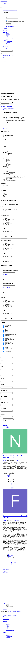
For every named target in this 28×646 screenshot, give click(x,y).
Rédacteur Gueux (8, 348)
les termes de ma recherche (11, 209)
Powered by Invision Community (14, 611)
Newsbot (6, 347)
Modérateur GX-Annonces (10, 336)
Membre (6, 331)
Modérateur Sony (8, 342)
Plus (6, 39)
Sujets (6, 136)
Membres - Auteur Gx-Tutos (10, 334)
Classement (5, 45)
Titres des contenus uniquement (11, 204)
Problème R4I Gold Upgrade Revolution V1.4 (12, 457)
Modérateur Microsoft (9, 339)
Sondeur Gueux (8, 351)
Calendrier (8, 34)
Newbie (6, 346)
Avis (4, 280)
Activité (4, 40)
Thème (4, 603)
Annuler (5, 420)
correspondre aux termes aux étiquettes (16, 118)
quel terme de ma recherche (13, 210)
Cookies (5, 609)
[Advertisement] (14, 77)
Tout (6, 134)
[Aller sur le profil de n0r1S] (15, 453)
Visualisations (6, 287)
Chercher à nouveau (5, 104)
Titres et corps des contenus (10, 203)
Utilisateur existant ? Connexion (10, 10)
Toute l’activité (9, 41)
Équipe (7, 36)
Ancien (6, 326)
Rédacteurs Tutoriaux (9, 350)
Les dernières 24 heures (9, 219)
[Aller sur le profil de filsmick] (15, 513)
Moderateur (7, 335)
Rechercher (8, 42)
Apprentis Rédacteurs (9, 329)
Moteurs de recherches (9, 344)
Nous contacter (6, 607)
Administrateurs (8, 325)
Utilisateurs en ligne (10, 37)
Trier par (5, 425)
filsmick (4, 520)
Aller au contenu (4, 1)
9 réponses (8, 475)
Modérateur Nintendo (9, 340)
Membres (4, 295)
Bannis (6, 330)
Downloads (5, 46)
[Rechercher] (1, 53)
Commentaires (6, 267)
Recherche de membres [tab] (8, 109)
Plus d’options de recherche (6, 106)
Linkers (16, 460)
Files (6, 139)
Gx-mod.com (6, 30)
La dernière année (8, 224)
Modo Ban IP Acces (9, 343)
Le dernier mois (8, 222)
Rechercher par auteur (7, 128)
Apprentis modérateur (9, 327)
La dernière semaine (9, 220)
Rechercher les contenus (8, 419)
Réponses (5, 274)
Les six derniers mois (9, 223)
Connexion (8, 24)
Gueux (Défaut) (9, 606)
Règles (7, 35)
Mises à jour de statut (9, 135)
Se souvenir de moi (10, 21)
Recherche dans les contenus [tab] (9, 108)
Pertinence (8, 427)
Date (7, 426)
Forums (7, 33)
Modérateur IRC (8, 338)
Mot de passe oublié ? (10, 26)
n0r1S (4, 460)
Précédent (8, 624)
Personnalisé (7, 226)
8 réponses (8, 554)
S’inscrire (5, 28)
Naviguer (5, 32)
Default (7, 605)
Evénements (7, 138)
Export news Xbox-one (8, 55)
